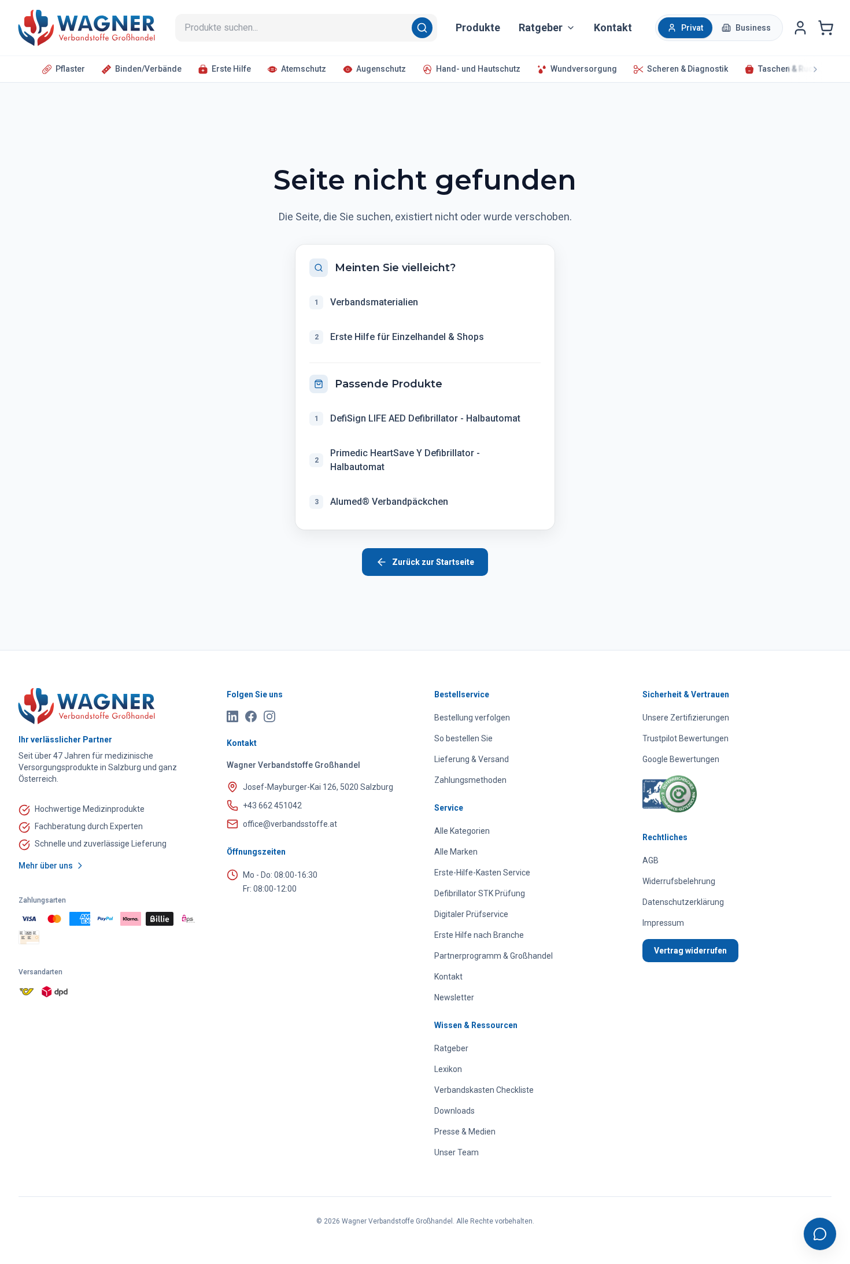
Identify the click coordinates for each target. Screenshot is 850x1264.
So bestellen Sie (463, 738)
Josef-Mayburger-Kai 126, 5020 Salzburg (318, 787)
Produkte (478, 27)
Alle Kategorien (462, 831)
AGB (650, 860)
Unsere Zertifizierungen (685, 717)
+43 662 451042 (272, 805)
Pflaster (70, 68)
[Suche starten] (424, 28)
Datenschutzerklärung (683, 902)
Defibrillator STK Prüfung (479, 893)
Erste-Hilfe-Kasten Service (482, 872)
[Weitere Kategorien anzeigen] (805, 69)
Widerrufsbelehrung (678, 881)
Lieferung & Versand (471, 759)
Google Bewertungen (680, 759)
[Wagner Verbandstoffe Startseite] (113, 706)
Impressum (663, 922)
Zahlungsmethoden (470, 780)
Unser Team (456, 1152)
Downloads (454, 1110)
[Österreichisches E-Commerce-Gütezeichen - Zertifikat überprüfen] (669, 793)
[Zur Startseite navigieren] (86, 28)
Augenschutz (381, 68)
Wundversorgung (583, 68)
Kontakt (613, 27)
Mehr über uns (46, 865)
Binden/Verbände (148, 68)
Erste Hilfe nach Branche (479, 935)
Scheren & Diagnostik (687, 68)
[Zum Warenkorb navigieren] (826, 28)
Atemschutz (303, 68)
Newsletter (454, 997)
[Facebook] (251, 716)
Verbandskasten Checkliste (484, 1090)
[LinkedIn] (232, 716)
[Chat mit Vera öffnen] (820, 1234)
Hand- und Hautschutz (478, 68)
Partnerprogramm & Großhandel (493, 955)
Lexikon (448, 1069)
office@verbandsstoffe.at (290, 824)
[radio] (685, 27)
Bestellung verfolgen (472, 717)
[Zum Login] (800, 28)
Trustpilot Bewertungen (685, 738)
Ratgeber (451, 1048)
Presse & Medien (465, 1131)
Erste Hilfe (231, 68)
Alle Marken (456, 851)
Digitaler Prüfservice (471, 914)
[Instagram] (269, 716)
